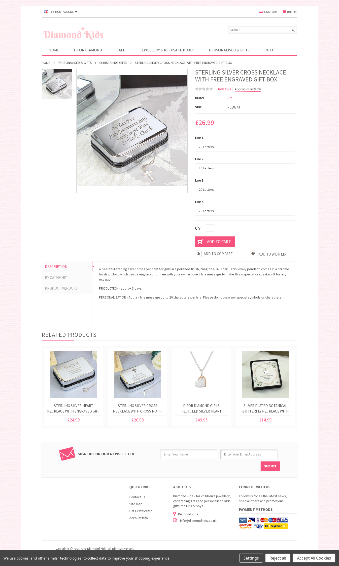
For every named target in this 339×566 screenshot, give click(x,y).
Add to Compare (218, 253)
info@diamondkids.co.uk (198, 520)
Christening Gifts (113, 62)
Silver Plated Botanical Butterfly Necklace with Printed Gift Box (265, 409)
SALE (121, 49)
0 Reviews (223, 89)
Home (46, 62)
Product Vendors (61, 288)
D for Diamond (88, 49)
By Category (56, 277)
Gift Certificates (141, 511)
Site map (135, 504)
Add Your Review (248, 89)
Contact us (137, 497)
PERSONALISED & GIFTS (229, 49)
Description (56, 266)
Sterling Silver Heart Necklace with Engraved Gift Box (73, 409)
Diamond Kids (188, 514)
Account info (138, 518)
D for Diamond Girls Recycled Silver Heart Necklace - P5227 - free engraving (201, 409)
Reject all (278, 558)
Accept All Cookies (314, 558)
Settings (251, 558)
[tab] (67, 266)
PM (229, 98)
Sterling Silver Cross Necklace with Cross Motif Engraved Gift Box (137, 409)
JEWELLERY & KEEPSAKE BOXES (167, 49)
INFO (268, 49)
